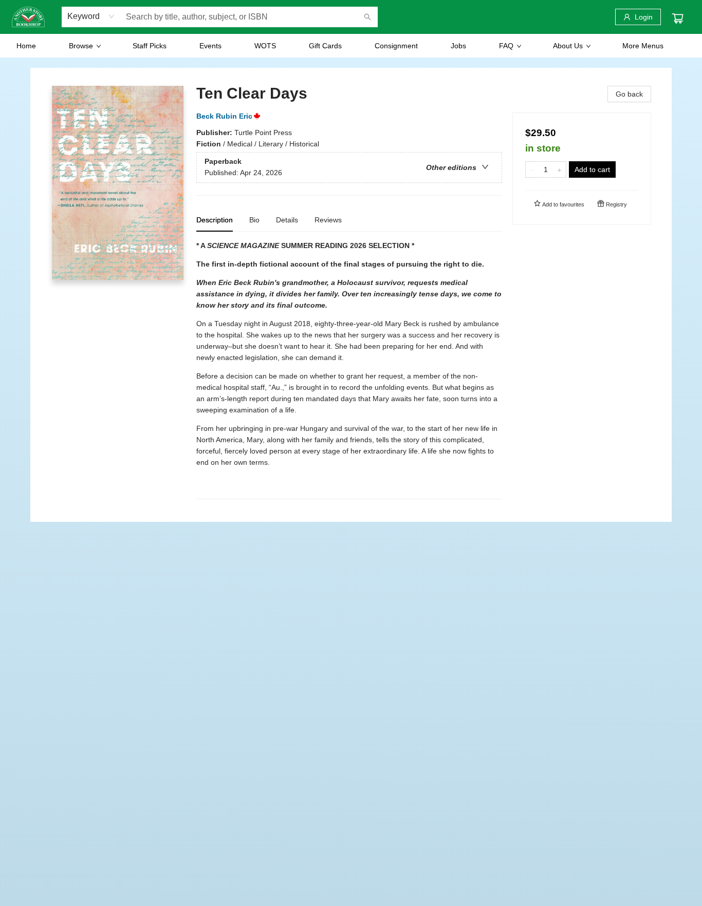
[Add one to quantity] (559, 169)
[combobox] (91, 16)
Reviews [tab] (328, 220)
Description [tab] (214, 220)
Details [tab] (287, 220)
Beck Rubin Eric (224, 116)
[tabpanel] (349, 369)
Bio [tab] (254, 220)
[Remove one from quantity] (532, 169)
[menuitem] (26, 46)
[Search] (367, 17)
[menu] (351, 46)
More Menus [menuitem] (642, 46)
